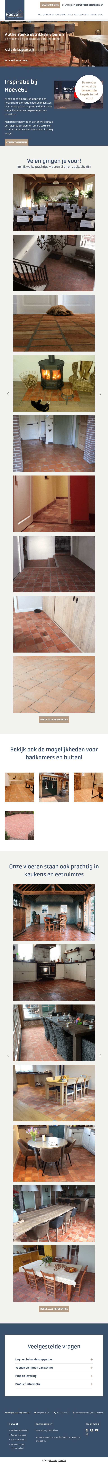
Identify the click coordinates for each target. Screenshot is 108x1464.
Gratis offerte (50, 4)
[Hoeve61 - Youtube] (96, 1430)
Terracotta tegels (18, 1439)
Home (39, 14)
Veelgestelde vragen (81, 14)
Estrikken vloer (48, 14)
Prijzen (70, 14)
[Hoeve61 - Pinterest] (91, 1430)
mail (41, 1430)
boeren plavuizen (41, 102)
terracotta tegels (88, 92)
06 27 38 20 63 (62, 1413)
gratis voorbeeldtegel (87, 4)
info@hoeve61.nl (42, 1413)
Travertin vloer (60, 14)
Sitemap (62, 1460)
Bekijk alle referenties (54, 719)
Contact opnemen (16, 142)
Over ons (93, 14)
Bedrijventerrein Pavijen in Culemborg (89, 1413)
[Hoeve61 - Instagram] (87, 1434)
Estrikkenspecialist (18, 69)
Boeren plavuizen (18, 1435)
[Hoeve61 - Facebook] (87, 1430)
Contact (100, 14)
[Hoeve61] (14, 10)
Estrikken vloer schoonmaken (17, 1446)
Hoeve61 (13, 1424)
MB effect (53, 1460)
